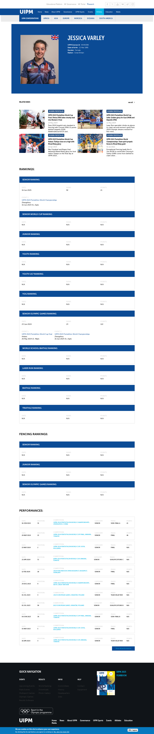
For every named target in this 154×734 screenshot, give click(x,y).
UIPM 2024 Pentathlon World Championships (39, 200)
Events (90, 12)
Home (40, 12)
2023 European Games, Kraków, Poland (68, 595)
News (47, 12)
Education (109, 12)
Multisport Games (27, 693)
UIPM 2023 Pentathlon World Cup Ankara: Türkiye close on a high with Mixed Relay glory (61, 141)
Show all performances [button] (123, 648)
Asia (56, 18)
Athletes (99, 12)
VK (122, 4)
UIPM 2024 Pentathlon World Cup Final (37, 334)
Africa (46, 18)
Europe (66, 18)
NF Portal (81, 4)
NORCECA (78, 18)
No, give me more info (61, 732)
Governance (68, 12)
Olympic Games (26, 697)
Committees (63, 686)
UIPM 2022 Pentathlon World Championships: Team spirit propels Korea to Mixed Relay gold (119, 141)
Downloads (43, 689)
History (61, 689)
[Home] (26, 722)
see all (130, 102)
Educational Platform (54, 4)
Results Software (26, 700)
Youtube (117, 4)
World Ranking (45, 686)
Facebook (107, 4)
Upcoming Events (27, 686)
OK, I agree (133, 730)
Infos (60, 679)
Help (79, 679)
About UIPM (55, 12)
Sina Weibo (127, 4)
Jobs (60, 697)
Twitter (112, 4)
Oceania (90, 18)
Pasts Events (24, 689)
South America (106, 18)
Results (42, 679)
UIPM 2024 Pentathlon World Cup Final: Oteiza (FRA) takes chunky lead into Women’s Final (61, 117)
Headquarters (64, 693)
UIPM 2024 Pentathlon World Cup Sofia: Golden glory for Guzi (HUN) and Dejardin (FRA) (120, 117)
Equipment (82, 689)
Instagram (133, 4)
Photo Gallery (45, 693)
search (91, 4)
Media (118, 12)
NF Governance (70, 4)
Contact (80, 686)
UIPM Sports (79, 12)
